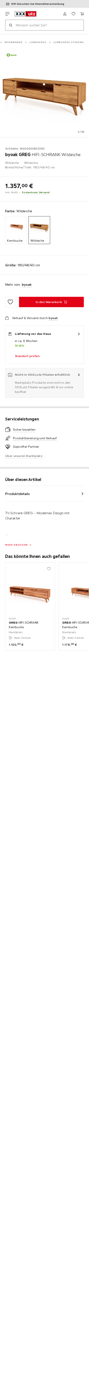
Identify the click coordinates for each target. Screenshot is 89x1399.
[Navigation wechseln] (7, 14)
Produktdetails (17, 494)
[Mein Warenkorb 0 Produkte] (82, 14)
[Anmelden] (64, 14)
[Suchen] (10, 25)
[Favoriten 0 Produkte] (73, 14)
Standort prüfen (27, 356)
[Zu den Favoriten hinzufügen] (10, 302)
